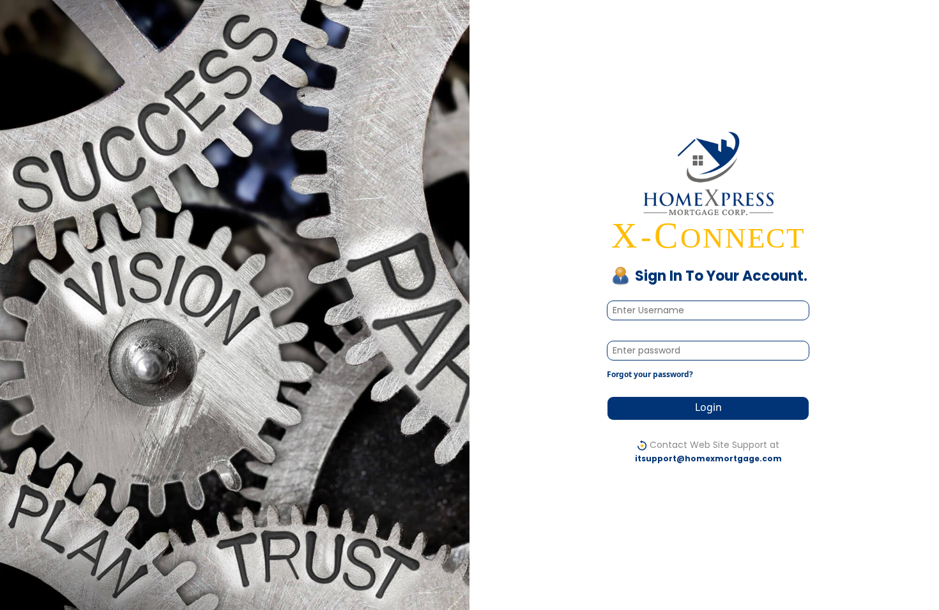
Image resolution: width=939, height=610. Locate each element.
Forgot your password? (650, 374)
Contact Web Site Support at (708, 451)
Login (708, 407)
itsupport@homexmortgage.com (708, 458)
